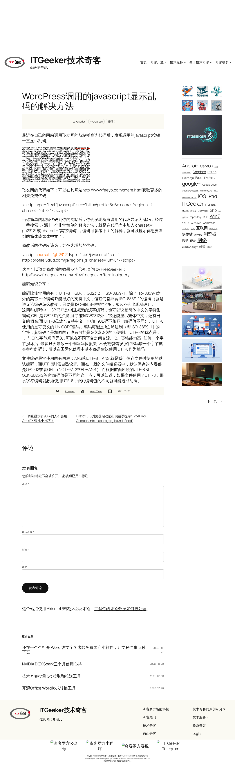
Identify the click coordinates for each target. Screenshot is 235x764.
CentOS (206, 166)
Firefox (208, 178)
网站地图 (107, 761)
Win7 (215, 216)
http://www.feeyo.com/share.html (112, 190)
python (185, 217)
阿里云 (210, 247)
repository (195, 217)
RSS (205, 217)
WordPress (96, 391)
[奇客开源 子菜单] (165, 62)
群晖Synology (190, 246)
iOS (202, 196)
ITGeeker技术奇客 (65, 60)
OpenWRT (203, 210)
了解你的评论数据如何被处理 (120, 608)
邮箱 (25, 549)
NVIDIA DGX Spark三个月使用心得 (52, 664)
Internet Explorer (189, 197)
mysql (193, 210)
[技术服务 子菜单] (185, 62)
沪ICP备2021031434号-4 (121, 761)
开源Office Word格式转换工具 (49, 688)
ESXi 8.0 (211, 172)
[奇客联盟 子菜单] (230, 62)
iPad (212, 196)
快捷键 (187, 234)
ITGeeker (193, 203)
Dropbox (199, 171)
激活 (185, 241)
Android (190, 165)
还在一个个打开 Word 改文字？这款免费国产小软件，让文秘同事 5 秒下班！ (83, 649)
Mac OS (185, 211)
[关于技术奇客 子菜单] (211, 62)
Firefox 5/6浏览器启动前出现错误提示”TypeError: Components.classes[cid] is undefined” (111, 418)
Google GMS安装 (190, 190)
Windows (196, 223)
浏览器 (210, 234)
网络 (202, 240)
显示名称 (28, 532)
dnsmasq (186, 172)
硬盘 (193, 241)
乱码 (110, 121)
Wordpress (96, 121)
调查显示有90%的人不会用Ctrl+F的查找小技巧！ (44, 418)
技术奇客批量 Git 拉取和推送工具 (51, 676)
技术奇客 (198, 234)
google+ (191, 183)
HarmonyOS (206, 190)
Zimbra (185, 228)
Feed (199, 177)
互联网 (202, 227)
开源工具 (213, 228)
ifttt (216, 190)
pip (219, 211)
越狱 (202, 246)
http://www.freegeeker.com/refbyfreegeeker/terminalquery (75, 275)
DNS (216, 166)
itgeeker (70, 391)
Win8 (185, 223)
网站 (24, 567)
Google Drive (209, 184)
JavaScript (79, 121)
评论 (25, 484)
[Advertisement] (117, 25)
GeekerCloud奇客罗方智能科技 (135, 755)
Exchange (188, 178)
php (213, 210)
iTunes (210, 204)
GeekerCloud (145, 758)
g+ (215, 178)
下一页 (214, 401)
